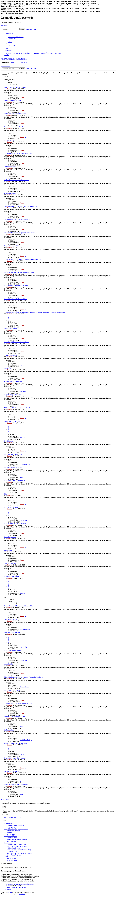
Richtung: (40, 803)
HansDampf (23, 391)
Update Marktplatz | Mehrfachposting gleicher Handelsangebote (22, 259)
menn (21, 477)
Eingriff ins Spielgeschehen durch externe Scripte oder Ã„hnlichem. (24, 677)
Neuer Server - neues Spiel (12, 507)
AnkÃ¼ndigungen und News (14, 59)
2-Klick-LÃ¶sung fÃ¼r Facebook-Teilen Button (18, 153)
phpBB (10, 892)
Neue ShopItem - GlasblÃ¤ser (13, 454)
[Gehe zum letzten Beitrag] (25, 97)
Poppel (22, 754)
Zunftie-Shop (8, 550)
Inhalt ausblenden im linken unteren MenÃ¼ (17, 219)
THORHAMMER (21, 62)
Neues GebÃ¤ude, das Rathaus (13, 467)
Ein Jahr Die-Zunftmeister (11, 771)
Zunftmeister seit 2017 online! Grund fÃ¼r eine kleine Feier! (22, 206)
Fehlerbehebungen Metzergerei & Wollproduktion (18, 606)
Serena (21, 726)
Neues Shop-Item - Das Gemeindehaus (15, 299)
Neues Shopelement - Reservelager (14, 480)
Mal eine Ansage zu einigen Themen (15, 716)
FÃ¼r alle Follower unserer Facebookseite (16, 180)
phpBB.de (22, 894)
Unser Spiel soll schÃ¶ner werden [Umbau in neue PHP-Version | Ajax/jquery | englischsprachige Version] (35, 312)
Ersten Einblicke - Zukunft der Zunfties (15, 114)
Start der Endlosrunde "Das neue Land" (15, 743)
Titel (5, 494)
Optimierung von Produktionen (13, 381)
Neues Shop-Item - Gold (11, 246)
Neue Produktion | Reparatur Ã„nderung (16, 285)
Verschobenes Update (10, 619)
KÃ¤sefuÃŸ (23, 520)
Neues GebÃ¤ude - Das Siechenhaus (15, 523)
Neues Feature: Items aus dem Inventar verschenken (19, 272)
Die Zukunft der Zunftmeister (12, 650)
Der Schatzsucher (9, 441)
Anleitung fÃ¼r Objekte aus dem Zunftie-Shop (18, 703)
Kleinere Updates (9, 140)
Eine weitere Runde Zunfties (12, 100)
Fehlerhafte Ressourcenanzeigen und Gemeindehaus (19, 233)
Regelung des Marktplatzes (12, 421)
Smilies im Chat (9, 730)
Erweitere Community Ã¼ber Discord (15, 127)
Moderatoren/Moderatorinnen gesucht (15, 87)
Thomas (9, 89)
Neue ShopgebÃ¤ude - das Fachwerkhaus (16, 342)
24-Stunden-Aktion (10, 193)
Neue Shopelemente (10, 537)
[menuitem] (15, 37)
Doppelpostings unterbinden (12, 395)
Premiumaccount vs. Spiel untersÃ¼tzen (16, 784)
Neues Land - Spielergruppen (12, 690)
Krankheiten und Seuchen (11, 576)
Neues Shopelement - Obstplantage (14, 758)
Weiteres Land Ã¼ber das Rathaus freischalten (17, 408)
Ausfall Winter (8, 664)
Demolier (22, 365)
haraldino (12, 62)
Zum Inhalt (4, 25)
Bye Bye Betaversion (10, 328)
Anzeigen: (5, 803)
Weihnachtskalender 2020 (11, 166)
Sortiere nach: (22, 803)
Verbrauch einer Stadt (10, 563)
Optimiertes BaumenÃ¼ (11, 355)
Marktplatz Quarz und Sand (12, 632)
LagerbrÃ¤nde (8, 368)
